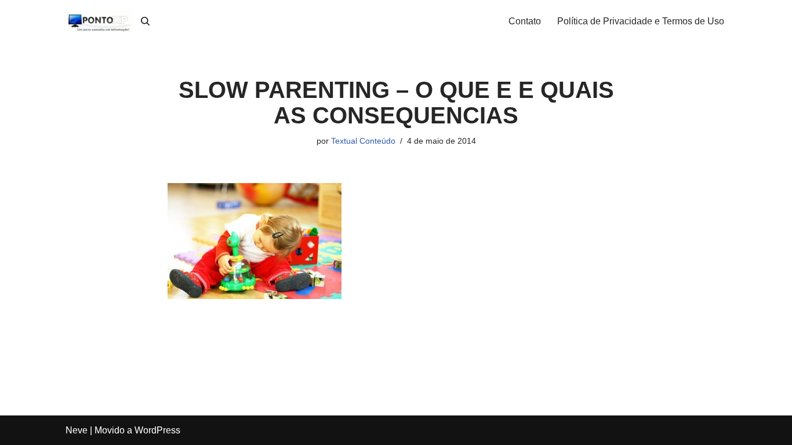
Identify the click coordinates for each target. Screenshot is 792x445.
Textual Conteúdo (363, 140)
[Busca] (145, 21)
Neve (77, 430)
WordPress (157, 430)
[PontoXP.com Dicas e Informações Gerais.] (100, 21)
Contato (524, 21)
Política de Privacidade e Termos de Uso (640, 21)
